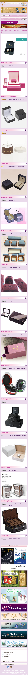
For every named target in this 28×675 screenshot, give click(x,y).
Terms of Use (15, 670)
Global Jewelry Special (6, 30)
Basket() (25, 1)
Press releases (7, 654)
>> (16, 542)
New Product (7, 656)
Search (24, 19)
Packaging (17, 30)
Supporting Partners (8, 652)
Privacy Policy (7, 670)
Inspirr (26, 674)
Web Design (22, 674)
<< (11, 542)
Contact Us (21, 670)
